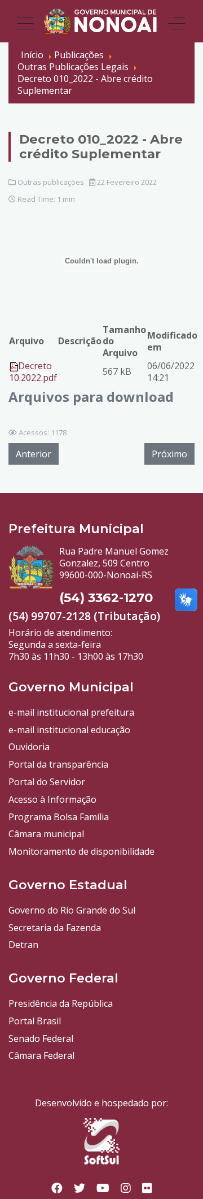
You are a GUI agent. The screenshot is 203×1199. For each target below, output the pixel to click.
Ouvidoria (29, 747)
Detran (23, 944)
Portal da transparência (58, 764)
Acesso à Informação (52, 799)
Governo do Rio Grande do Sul (71, 910)
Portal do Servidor (46, 782)
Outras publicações (50, 182)
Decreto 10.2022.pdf (33, 372)
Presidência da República (60, 1003)
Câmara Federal (41, 1055)
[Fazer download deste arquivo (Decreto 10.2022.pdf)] (13, 366)
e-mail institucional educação (69, 730)
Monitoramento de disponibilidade (81, 851)
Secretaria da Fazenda (54, 927)
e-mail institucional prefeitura (71, 712)
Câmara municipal (46, 834)
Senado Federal (40, 1038)
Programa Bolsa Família (58, 817)
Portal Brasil (34, 1021)
